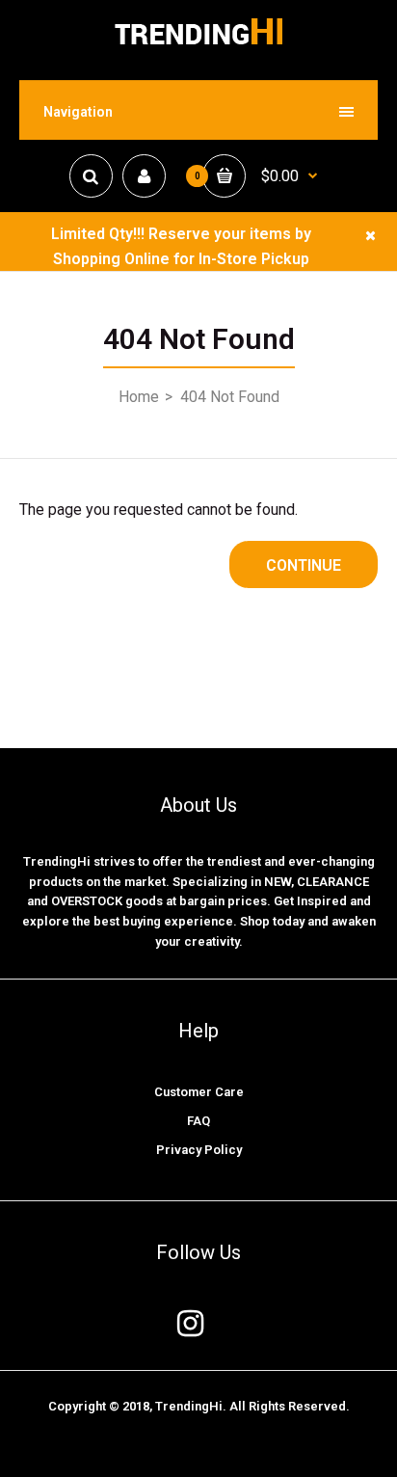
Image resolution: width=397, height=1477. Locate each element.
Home (139, 397)
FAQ (198, 1121)
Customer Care (199, 1092)
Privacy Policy (199, 1149)
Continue (303, 565)
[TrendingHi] (198, 44)
